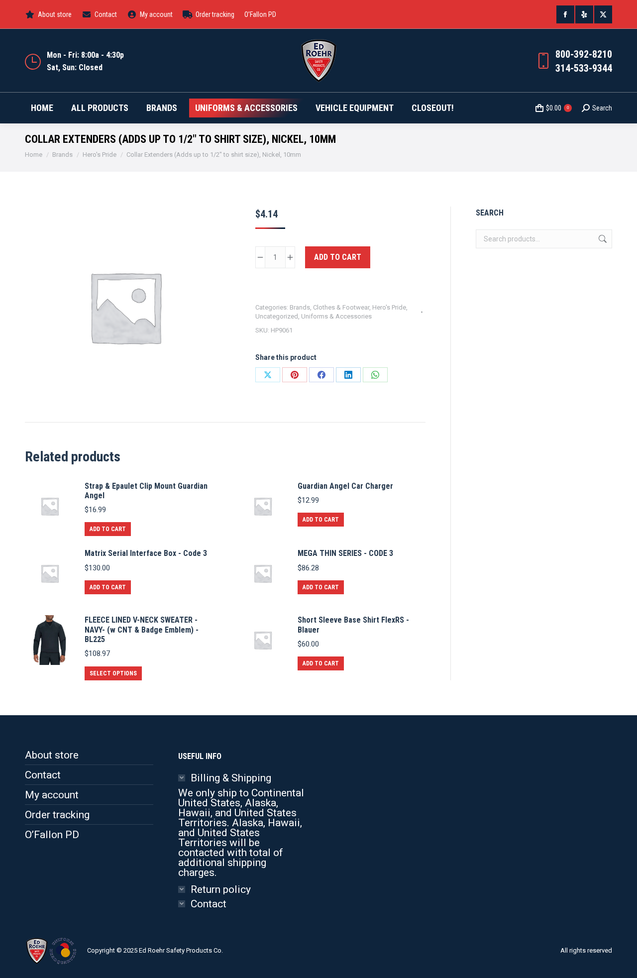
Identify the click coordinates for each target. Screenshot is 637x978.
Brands (300, 307)
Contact (43, 775)
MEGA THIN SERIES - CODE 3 (345, 553)
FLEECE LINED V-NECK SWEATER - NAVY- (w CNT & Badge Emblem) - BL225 (142, 629)
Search (602, 238)
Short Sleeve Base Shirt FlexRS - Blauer (353, 624)
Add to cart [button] (108, 529)
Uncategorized (276, 316)
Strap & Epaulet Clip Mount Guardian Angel (146, 490)
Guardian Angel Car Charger (345, 486)
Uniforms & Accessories (336, 316)
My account (52, 795)
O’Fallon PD (52, 835)
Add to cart (337, 257)
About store (52, 755)
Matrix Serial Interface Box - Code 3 (146, 553)
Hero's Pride (389, 307)
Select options (113, 673)
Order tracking (57, 815)
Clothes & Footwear (341, 307)
